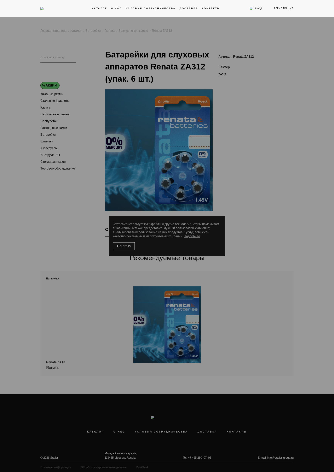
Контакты (211, 8)
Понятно (124, 246)
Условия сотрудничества (151, 8)
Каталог (99, 8)
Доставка (189, 8)
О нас (116, 8)
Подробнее (192, 236)
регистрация (284, 8)
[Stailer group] (51, 8)
